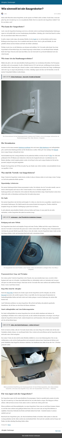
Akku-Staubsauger (44, 147)
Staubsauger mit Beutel (24, 147)
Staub (34, 39)
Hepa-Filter (10, 292)
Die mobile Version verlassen (31, 435)
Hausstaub (4, 295)
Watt (50, 155)
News (9, 424)
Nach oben (58, 431)
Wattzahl (56, 150)
